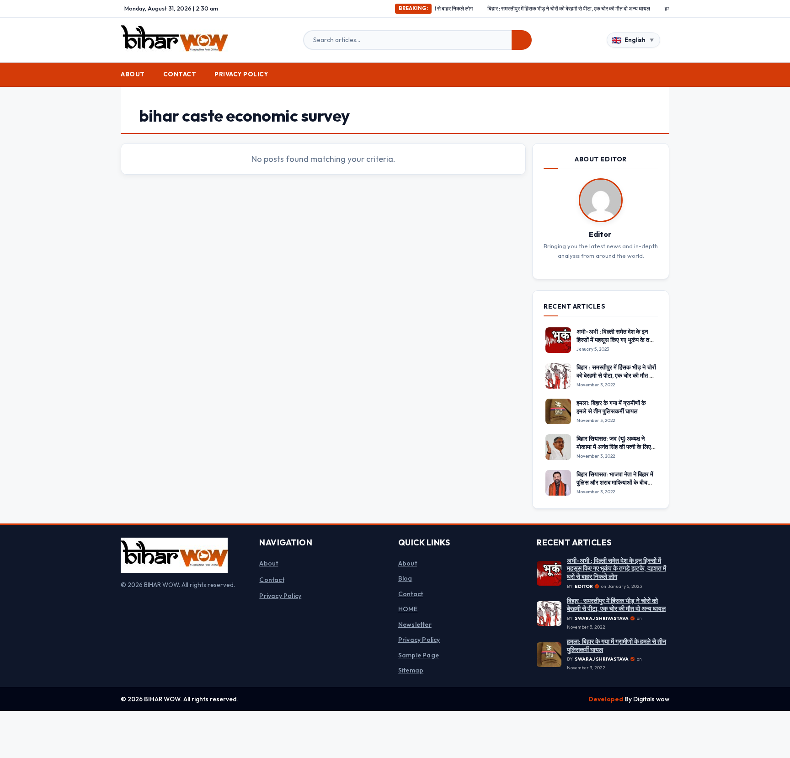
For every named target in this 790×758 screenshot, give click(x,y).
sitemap (410, 670)
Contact (180, 74)
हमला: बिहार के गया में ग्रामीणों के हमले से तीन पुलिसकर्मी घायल (611, 407)
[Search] (522, 40)
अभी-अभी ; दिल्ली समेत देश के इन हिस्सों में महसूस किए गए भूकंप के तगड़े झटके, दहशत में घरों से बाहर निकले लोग (616, 344)
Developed (606, 699)
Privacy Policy (241, 74)
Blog (405, 578)
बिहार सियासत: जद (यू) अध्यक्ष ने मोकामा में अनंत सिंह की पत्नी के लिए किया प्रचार (613, 447)
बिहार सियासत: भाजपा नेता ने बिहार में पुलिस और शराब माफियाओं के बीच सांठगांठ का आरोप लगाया (614, 482)
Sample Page (418, 655)
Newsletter (415, 624)
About (133, 74)
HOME (408, 609)
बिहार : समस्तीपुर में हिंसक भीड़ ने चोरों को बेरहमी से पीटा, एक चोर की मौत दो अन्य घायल (543, 8)
